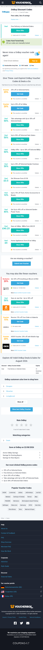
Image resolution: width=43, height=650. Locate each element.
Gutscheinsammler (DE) (13, 587)
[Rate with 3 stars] (21, 425)
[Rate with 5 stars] (30, 425)
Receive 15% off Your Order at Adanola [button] (24, 317)
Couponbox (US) (11, 592)
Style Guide (5, 566)
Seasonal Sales (6, 577)
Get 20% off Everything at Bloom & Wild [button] (24, 279)
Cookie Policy (22, 617)
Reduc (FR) (9, 596)
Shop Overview (6, 542)
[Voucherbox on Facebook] (15, 624)
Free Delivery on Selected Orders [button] (22, 26)
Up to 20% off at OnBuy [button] (19, 104)
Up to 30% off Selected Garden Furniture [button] (25, 164)
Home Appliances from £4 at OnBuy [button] (23, 241)
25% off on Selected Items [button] (20, 90)
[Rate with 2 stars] (16, 425)
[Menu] (3, 3)
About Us (4, 529)
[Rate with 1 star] (12, 425)
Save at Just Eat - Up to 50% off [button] (22, 298)
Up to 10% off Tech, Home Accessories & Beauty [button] (25, 194)
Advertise (4, 562)
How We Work (6, 551)
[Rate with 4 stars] (26, 425)
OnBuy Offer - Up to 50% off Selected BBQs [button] (25, 150)
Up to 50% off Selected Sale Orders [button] (23, 135)
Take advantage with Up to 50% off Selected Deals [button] (23, 120)
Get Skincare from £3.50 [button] (19, 178)
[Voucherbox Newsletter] (27, 624)
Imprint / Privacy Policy (9, 617)
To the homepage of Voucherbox (21, 3)
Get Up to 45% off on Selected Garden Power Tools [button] (24, 211)
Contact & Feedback (8, 533)
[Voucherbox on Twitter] (21, 624)
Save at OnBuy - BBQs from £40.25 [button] (23, 226)
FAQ (2, 538)
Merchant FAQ (6, 547)
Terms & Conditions (35, 617)
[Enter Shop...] (40, 3)
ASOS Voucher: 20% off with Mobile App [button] (25, 337)
